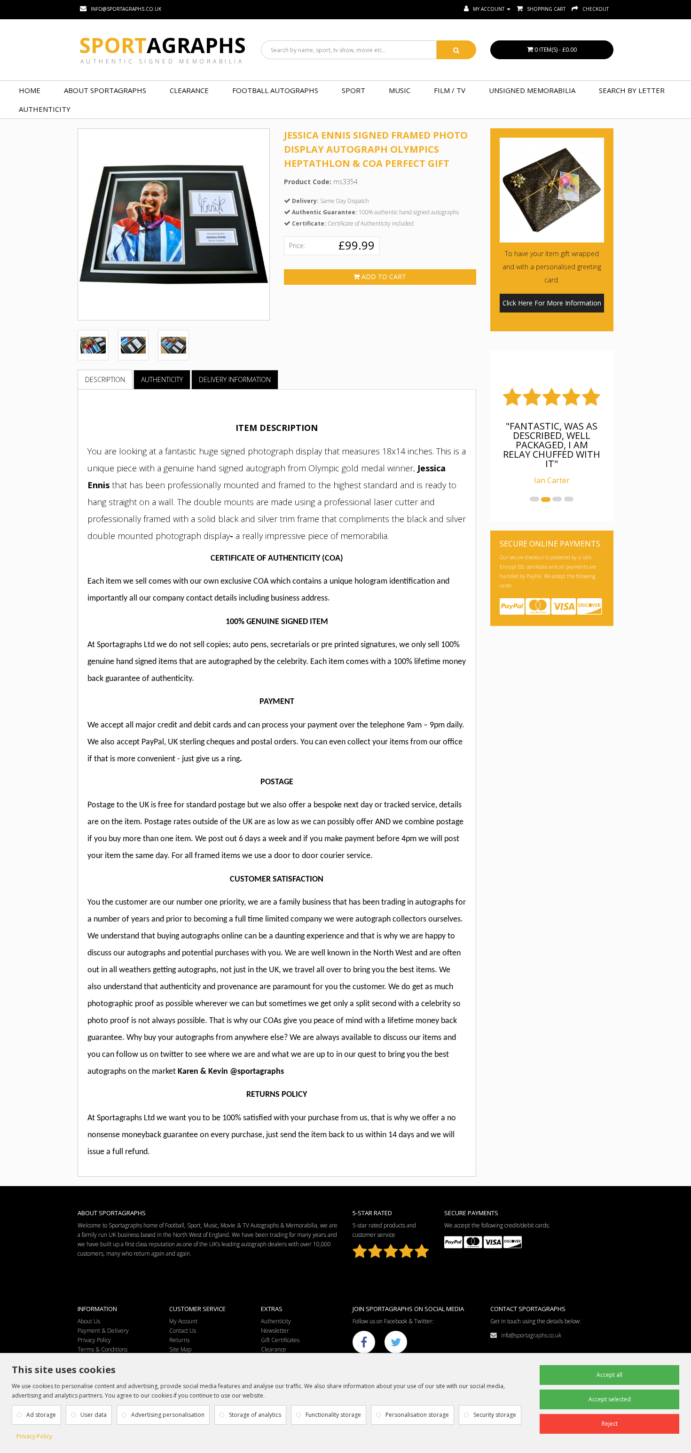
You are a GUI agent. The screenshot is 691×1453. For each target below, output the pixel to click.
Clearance (189, 90)
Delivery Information (235, 379)
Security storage (494, 1415)
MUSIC (399, 90)
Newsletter (275, 1331)
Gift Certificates (280, 1340)
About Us (89, 1321)
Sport (162, 45)
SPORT (353, 90)
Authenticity (45, 109)
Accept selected (610, 1399)
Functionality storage (333, 1415)
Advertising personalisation (167, 1415)
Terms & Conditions (102, 1349)
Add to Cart (383, 276)
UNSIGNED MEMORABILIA (532, 90)
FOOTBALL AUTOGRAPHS (275, 90)
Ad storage (41, 1415)
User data (93, 1415)
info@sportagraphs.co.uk (529, 1335)
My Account (183, 1321)
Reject (610, 1424)
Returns (179, 1340)
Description (105, 379)
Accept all (609, 1375)
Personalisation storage (417, 1415)
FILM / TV (449, 90)
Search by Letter (632, 90)
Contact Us (182, 1331)
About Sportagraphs (105, 90)
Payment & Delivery (103, 1331)
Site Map (180, 1349)
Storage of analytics (255, 1415)
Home (29, 90)
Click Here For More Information (552, 302)
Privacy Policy (94, 1340)
